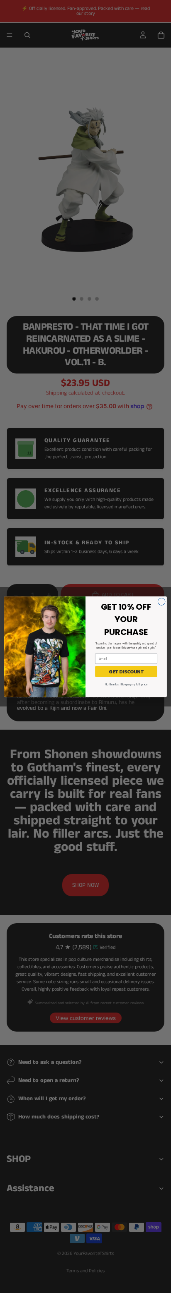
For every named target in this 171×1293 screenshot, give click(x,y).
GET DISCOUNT (126, 671)
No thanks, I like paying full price (126, 684)
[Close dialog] (161, 601)
